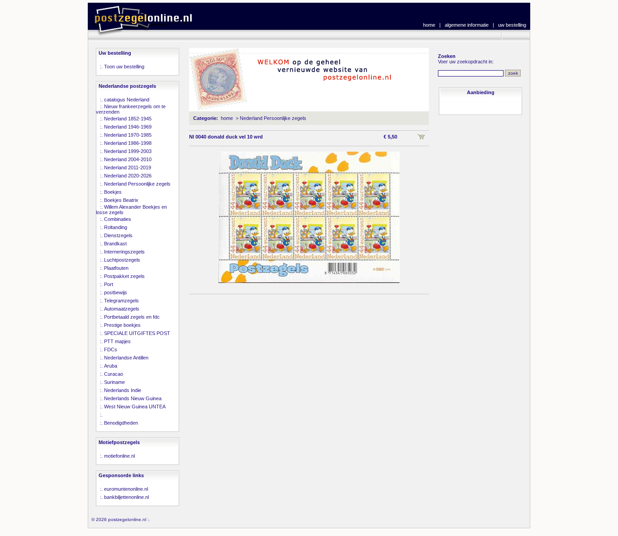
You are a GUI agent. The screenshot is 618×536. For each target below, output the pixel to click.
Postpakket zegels (124, 276)
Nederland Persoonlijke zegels (137, 184)
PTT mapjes (117, 341)
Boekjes (113, 192)
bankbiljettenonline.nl (126, 497)
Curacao (113, 374)
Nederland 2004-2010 (128, 159)
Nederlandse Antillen (126, 357)
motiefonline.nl (119, 456)
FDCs (110, 349)
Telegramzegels (121, 300)
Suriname (114, 382)
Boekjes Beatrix (121, 200)
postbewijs (115, 292)
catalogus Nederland (126, 99)
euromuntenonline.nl (126, 489)
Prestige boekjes (122, 325)
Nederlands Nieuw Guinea (133, 398)
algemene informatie (467, 25)
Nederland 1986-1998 (128, 143)
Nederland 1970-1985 (128, 135)
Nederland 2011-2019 (127, 167)
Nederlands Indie (122, 390)
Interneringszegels (124, 251)
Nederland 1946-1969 (128, 126)
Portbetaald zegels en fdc (132, 317)
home (429, 25)
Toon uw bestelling (124, 66)
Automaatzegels (121, 308)
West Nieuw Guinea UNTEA (135, 406)
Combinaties (117, 219)
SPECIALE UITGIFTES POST (137, 333)
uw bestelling (512, 25)
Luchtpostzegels (122, 260)
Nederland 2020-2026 (128, 175)
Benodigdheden (121, 423)
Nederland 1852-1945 (128, 118)
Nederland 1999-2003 (128, 151)
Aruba (110, 365)
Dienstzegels (118, 235)
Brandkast (115, 243)
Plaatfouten (116, 268)
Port (108, 284)
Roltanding (115, 227)
